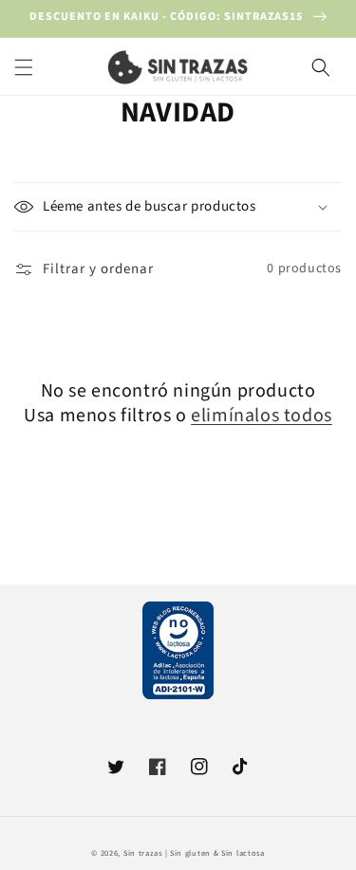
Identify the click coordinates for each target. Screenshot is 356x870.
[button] (24, 67)
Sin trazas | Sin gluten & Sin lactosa (194, 853)
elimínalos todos (261, 415)
